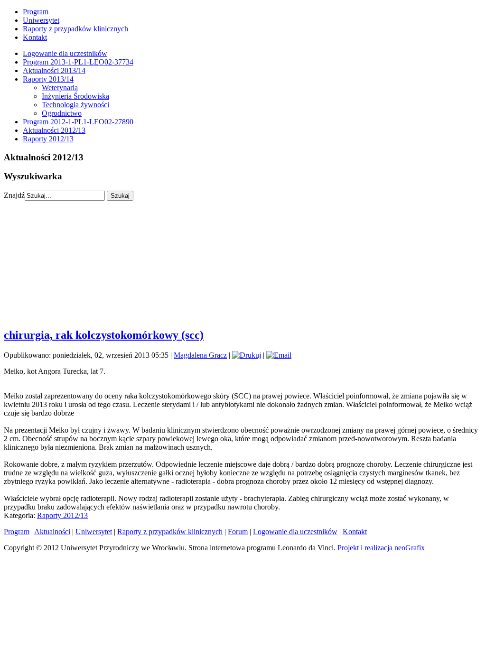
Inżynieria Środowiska (75, 96)
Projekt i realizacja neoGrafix (381, 548)
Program (35, 12)
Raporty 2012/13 (48, 139)
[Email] (278, 355)
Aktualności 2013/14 (54, 70)
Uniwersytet (41, 20)
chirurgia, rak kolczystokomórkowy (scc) (104, 335)
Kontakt (35, 37)
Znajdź (14, 195)
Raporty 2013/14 (48, 79)
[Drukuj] (246, 355)
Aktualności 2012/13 (54, 130)
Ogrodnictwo (62, 113)
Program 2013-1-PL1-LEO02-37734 (78, 62)
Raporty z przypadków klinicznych (75, 29)
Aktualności (52, 532)
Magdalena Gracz (200, 355)
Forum (238, 532)
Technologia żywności (75, 105)
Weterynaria (60, 87)
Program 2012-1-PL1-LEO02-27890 (78, 122)
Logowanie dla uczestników (65, 53)
